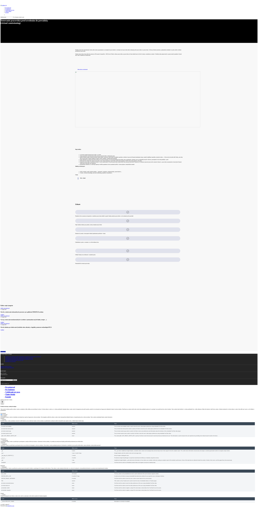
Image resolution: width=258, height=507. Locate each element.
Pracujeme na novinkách (10, 361)
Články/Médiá (10, 394)
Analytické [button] (3, 442)
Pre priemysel (10, 387)
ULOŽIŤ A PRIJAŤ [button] (5, 504)
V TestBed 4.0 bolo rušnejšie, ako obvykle (14, 360)
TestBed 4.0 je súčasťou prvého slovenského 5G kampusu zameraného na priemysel (23, 356)
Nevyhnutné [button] (3, 413)
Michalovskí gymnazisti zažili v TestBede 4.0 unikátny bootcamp (19, 357)
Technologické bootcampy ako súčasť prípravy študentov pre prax (19, 359)
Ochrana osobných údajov (6, 366)
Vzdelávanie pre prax (12, 392)
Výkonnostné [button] (3, 439)
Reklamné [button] (3, 465)
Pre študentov (10, 390)
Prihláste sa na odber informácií (7, 367)
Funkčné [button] (2, 418)
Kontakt (8, 397)
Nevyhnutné (4, 414)
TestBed (2, 314)
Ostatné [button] (2, 493)
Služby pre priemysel (5, 308)
